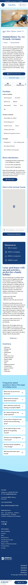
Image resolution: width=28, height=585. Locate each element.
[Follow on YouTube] (5, 524)
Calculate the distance (14, 234)
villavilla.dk (24, 565)
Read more (13, 338)
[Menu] (3, 5)
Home (4, 31)
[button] (14, 206)
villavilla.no (23, 572)
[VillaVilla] (13, 4)
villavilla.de (24, 568)
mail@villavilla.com (11, 494)
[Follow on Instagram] (3, 524)
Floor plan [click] (11, 179)
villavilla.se (24, 570)
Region (8, 31)
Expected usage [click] (14, 78)
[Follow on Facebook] (2, 524)
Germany (13, 31)
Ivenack (19, 31)
